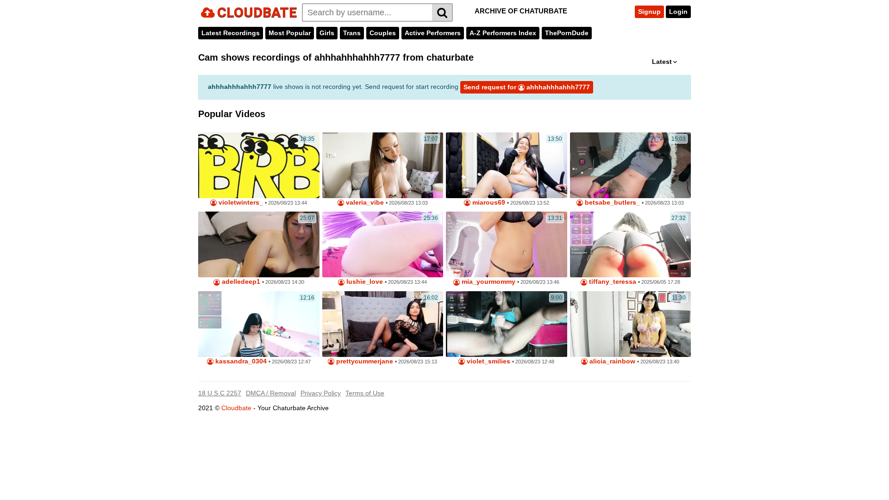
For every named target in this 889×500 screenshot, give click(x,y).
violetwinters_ (240, 202)
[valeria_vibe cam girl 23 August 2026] (383, 165)
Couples (382, 33)
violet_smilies (487, 361)
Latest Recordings (230, 33)
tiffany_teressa (611, 281)
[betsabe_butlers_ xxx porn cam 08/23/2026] (630, 165)
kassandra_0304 (240, 361)
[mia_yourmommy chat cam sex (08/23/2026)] (506, 244)
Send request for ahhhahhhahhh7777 (526, 87)
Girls (326, 33)
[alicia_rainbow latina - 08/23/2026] (630, 324)
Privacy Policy (321, 393)
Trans (352, 33)
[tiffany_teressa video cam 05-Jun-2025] (630, 244)
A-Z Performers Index (503, 33)
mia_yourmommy (487, 281)
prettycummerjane (363, 361)
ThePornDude (566, 33)
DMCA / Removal (271, 393)
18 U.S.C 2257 (219, 393)
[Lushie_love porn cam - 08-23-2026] (383, 244)
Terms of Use (364, 393)
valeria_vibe (364, 202)
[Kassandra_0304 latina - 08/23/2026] (258, 324)
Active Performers (433, 33)
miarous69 (487, 202)
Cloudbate (236, 408)
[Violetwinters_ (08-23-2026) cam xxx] (258, 165)
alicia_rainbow (611, 361)
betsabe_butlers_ (611, 202)
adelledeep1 (240, 281)
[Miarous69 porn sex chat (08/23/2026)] (506, 165)
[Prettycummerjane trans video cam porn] (383, 324)
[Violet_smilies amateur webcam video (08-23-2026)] (506, 324)
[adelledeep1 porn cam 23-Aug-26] (258, 244)
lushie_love (363, 281)
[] (442, 12)
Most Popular (290, 33)
